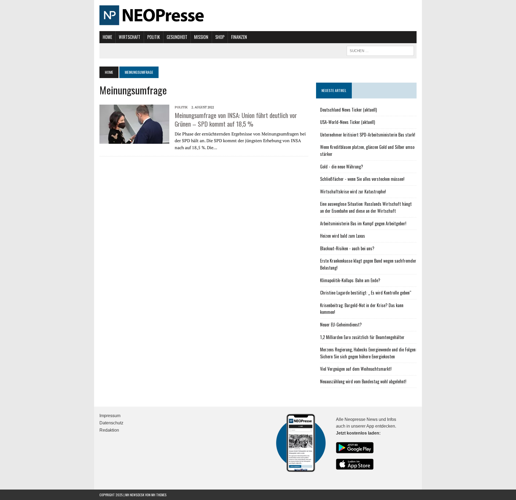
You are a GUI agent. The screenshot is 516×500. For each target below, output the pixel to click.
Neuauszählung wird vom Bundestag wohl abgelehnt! (363, 381)
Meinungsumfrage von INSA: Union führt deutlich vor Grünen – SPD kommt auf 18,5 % (236, 119)
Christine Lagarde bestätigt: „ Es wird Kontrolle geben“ (365, 292)
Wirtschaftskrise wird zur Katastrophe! (353, 191)
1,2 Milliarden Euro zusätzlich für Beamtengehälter (362, 337)
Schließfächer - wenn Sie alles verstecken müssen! (362, 179)
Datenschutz (111, 423)
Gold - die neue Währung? (341, 166)
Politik (153, 37)
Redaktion (109, 430)
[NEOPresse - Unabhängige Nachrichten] (258, 15)
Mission (201, 37)
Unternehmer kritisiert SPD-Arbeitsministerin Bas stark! (367, 134)
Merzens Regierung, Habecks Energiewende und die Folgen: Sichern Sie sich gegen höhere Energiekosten (368, 353)
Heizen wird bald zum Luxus (342, 236)
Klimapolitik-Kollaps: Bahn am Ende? (350, 280)
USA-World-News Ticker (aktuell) (347, 122)
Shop (219, 37)
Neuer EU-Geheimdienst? (341, 324)
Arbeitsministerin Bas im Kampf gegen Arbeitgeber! (363, 223)
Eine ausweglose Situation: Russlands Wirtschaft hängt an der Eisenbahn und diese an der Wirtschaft (366, 207)
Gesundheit (177, 37)
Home (107, 37)
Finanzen (239, 37)
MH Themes (159, 494)
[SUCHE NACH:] (380, 50)
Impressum (109, 415)
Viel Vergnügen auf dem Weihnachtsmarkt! (356, 369)
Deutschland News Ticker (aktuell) (348, 109)
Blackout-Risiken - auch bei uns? (347, 248)
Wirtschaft (129, 37)
